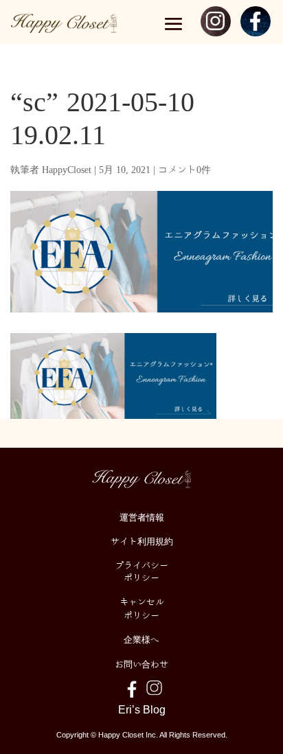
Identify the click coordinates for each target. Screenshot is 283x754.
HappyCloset (66, 169)
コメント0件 (184, 169)
